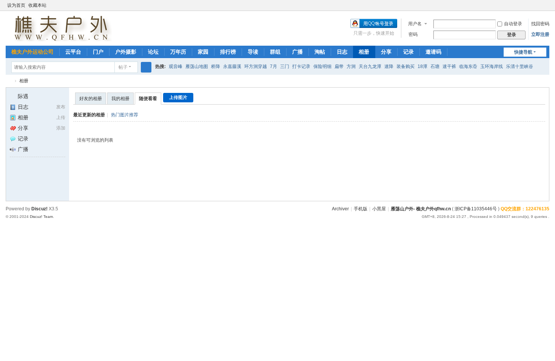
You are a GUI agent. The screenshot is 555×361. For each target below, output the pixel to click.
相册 (364, 52)
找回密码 (540, 23)
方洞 (351, 66)
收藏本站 (37, 5)
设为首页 (16, 5)
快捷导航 (523, 52)
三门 (284, 66)
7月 (273, 66)
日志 (342, 52)
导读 (253, 52)
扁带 (339, 66)
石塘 (434, 66)
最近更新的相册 (89, 114)
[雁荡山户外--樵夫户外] (59, 27)
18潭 (422, 66)
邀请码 (433, 52)
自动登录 (513, 23)
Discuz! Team (41, 216)
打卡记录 (301, 66)
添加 (60, 128)
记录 (408, 52)
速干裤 (449, 66)
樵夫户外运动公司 (32, 52)
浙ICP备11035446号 (476, 208)
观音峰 (175, 66)
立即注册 (540, 34)
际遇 (23, 96)
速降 (388, 66)
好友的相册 (90, 98)
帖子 (123, 67)
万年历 (178, 52)
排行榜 (228, 52)
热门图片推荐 (124, 114)
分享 (386, 52)
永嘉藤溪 (232, 66)
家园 (203, 52)
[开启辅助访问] (547, 5)
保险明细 (322, 66)
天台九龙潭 (370, 66)
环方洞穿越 (255, 66)
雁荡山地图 (196, 66)
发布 (60, 107)
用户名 (415, 23)
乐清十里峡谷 (519, 66)
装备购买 (405, 66)
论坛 (153, 52)
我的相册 (120, 98)
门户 (98, 52)
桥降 (215, 66)
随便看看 (148, 98)
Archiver (340, 208)
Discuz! (39, 208)
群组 (275, 52)
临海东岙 (468, 66)
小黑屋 (379, 208)
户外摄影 (125, 52)
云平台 (73, 52)
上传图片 (178, 97)
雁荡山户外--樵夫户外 (9, 81)
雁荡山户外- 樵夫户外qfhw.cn (421, 208)
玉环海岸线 (491, 66)
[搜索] (146, 67)
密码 (413, 34)
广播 (297, 52)
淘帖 (319, 52)
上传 (60, 117)
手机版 (360, 208)
